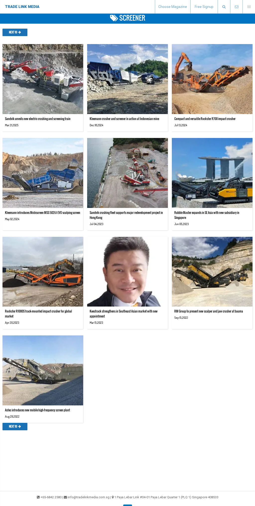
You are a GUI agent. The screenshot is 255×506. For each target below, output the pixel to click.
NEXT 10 (13, 32)
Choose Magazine (172, 7)
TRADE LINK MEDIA (22, 6)
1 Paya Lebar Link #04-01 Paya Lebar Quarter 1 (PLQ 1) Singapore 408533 (166, 497)
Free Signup (204, 7)
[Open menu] (249, 7)
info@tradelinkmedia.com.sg (89, 497)
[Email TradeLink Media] (236, 7)
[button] (224, 7)
